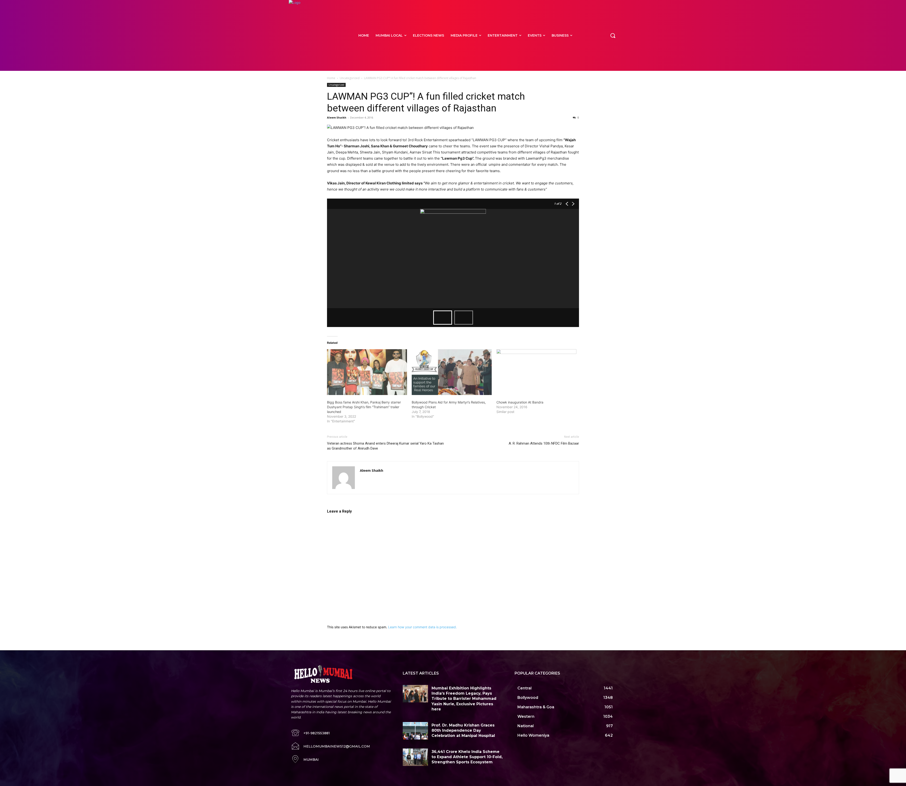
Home (331, 78)
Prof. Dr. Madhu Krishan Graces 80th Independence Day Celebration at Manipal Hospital (463, 730)
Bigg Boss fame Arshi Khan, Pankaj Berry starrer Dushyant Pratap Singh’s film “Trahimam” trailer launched (364, 407)
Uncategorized (350, 78)
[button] (612, 35)
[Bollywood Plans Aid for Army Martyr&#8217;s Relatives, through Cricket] (452, 372)
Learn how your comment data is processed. (422, 627)
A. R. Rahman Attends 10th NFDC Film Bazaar (544, 443)
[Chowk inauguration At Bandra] (536, 372)
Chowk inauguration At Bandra (519, 402)
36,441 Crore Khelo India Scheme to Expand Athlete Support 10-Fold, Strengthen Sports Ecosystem (467, 757)
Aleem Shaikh (336, 117)
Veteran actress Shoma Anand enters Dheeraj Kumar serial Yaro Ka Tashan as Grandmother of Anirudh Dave (385, 445)
